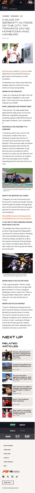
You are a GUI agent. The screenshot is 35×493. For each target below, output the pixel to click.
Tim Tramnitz (22, 73)
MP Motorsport (7, 73)
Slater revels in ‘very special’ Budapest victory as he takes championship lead (21, 421)
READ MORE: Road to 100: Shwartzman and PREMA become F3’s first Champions (16, 219)
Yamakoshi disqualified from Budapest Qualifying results (21, 371)
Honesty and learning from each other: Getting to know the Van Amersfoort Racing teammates (22, 359)
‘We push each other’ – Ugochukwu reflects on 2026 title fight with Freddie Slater (20, 383)
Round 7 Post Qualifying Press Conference (20, 409)
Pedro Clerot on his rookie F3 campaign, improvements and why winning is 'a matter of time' (21, 397)
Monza (5, 7)
